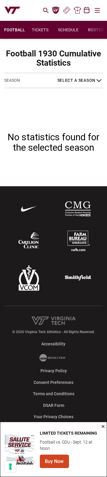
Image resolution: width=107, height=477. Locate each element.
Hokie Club (56, 10)
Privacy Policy (53, 370)
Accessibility (53, 343)
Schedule (68, 29)
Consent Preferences (53, 382)
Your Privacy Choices (53, 416)
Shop (77, 10)
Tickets (66, 10)
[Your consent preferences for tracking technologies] (10, 466)
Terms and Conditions (53, 393)
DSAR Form (53, 405)
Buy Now (57, 463)
